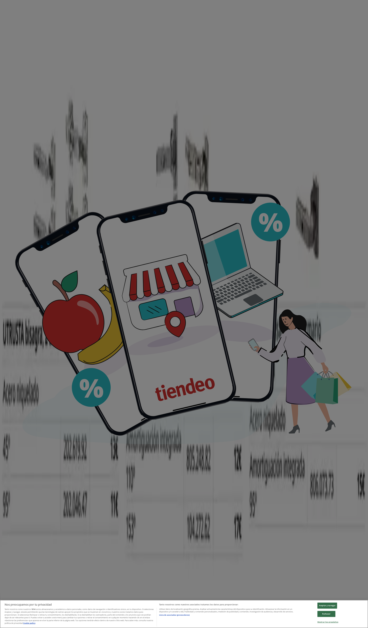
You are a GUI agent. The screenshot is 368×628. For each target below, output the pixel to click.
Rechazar (326, 613)
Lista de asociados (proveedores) (174, 615)
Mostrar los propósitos (327, 622)
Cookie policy (29, 623)
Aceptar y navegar (327, 605)
